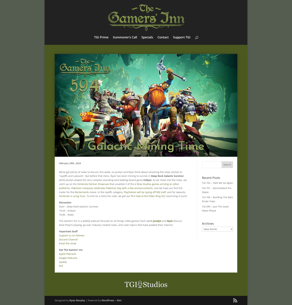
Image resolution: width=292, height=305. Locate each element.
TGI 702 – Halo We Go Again (217, 182)
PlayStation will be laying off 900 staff (145, 192)
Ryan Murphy (77, 300)
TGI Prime (101, 37)
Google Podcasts (68, 258)
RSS (61, 265)
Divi (119, 300)
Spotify (63, 262)
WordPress (108, 300)
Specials (147, 37)
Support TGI (181, 37)
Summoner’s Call (125, 37)
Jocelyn (157, 220)
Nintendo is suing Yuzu (72, 196)
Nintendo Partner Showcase (93, 184)
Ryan (170, 220)
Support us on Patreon (71, 235)
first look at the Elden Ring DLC (148, 196)
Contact (163, 37)
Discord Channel (68, 239)
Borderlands (82, 192)
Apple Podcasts (67, 253)
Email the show (67, 243)
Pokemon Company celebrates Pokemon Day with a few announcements (112, 188)
